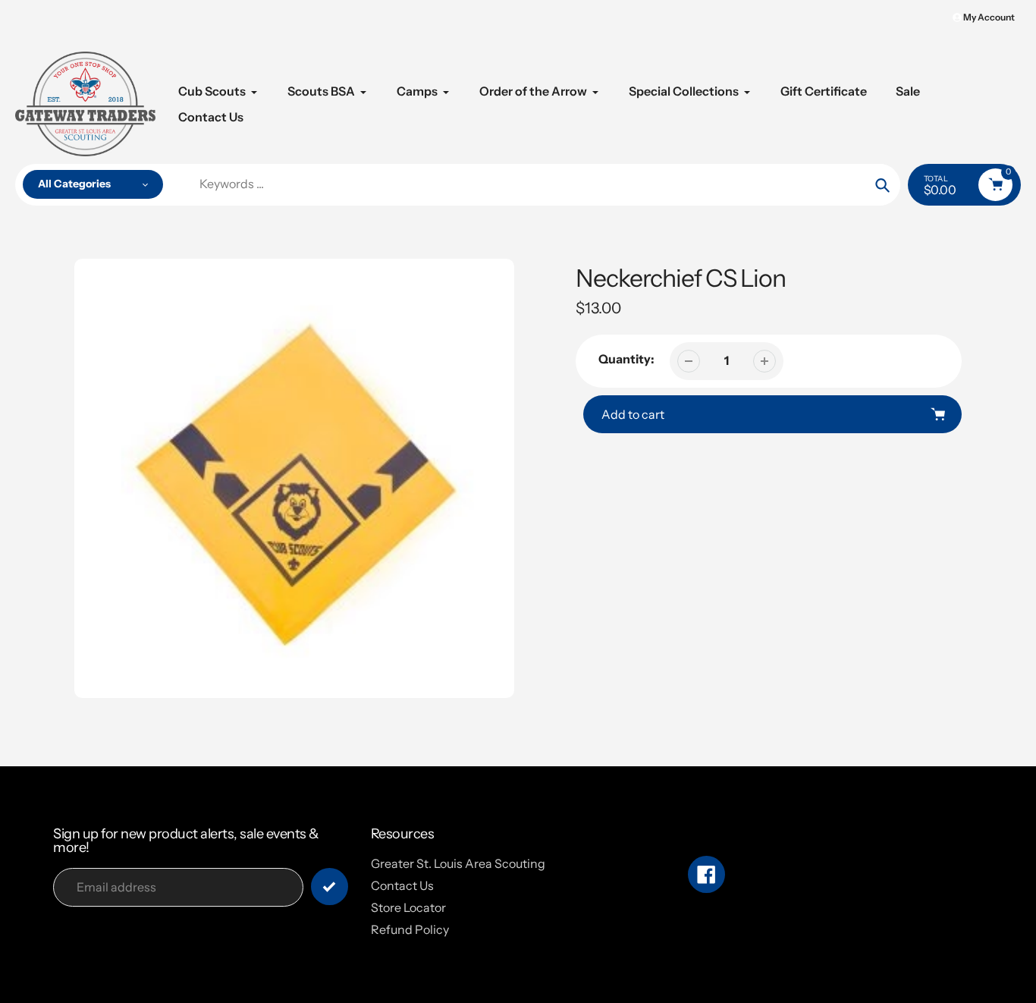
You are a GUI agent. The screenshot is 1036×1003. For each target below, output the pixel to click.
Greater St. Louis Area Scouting (458, 863)
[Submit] (329, 886)
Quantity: (626, 358)
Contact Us (402, 885)
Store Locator (408, 907)
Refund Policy (410, 929)
